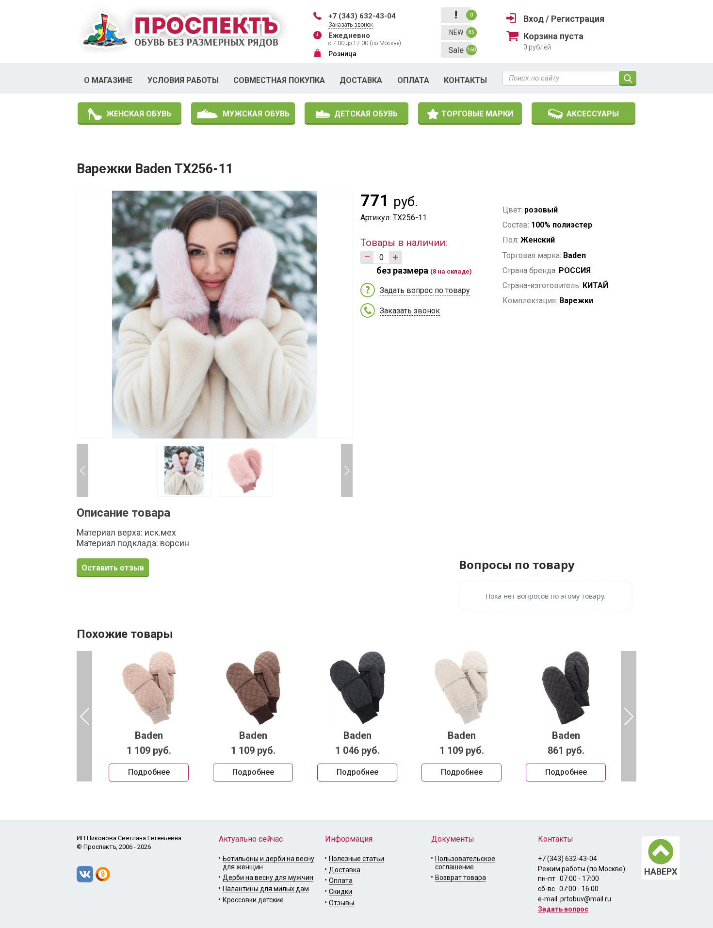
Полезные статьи (356, 859)
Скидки (340, 891)
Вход (533, 19)
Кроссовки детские (253, 900)
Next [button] (347, 470)
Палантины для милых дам (266, 889)
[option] (149, 716)
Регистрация (577, 19)
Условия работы (183, 80)
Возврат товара (460, 877)
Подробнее (149, 772)
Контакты (465, 80)
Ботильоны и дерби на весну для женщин (268, 863)
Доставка (361, 80)
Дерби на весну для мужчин (268, 877)
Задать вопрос (563, 909)
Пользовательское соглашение (465, 863)
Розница (342, 54)
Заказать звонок (350, 24)
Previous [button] (82, 470)
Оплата (413, 80)
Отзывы (341, 903)
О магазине (108, 80)
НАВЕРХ (660, 871)
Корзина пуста (553, 36)
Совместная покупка (279, 80)
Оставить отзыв (112, 567)
